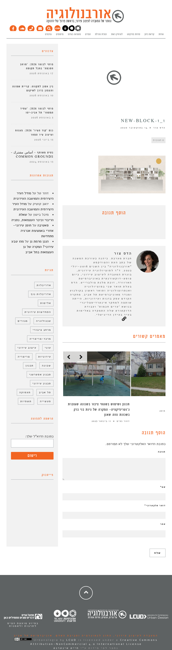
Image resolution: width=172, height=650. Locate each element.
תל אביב (45, 392)
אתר (163, 524)
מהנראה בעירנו (74, 34)
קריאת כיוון (149, 34)
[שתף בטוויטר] (110, 228)
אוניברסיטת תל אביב (33, 635)
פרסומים (60, 34)
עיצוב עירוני (27, 347)
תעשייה (45, 401)
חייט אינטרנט (66, 648)
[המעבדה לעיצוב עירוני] (57, 30)
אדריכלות (44, 285)
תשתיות (26, 401)
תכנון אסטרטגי (40, 374)
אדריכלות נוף (41, 294)
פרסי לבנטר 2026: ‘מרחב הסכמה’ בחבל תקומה (37, 66)
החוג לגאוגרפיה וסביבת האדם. (82, 635)
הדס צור (159, 127)
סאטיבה (43, 225)
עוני (48, 347)
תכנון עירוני (41, 383)
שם (163, 487)
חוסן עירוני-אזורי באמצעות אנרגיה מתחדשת (33, 230)
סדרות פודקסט (133, 34)
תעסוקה (25, 392)
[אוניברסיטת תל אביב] (71, 30)
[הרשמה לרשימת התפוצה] (40, 27)
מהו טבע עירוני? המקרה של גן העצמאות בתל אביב (32, 247)
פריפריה (24, 356)
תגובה (162, 451)
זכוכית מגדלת (101, 34)
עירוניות (44, 356)
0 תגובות (158, 140)
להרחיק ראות (117, 34)
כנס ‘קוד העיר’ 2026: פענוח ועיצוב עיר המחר (34, 132)
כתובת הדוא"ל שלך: (39, 436)
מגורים (23, 321)
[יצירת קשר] (31, 27)
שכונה (46, 365)
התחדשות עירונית (38, 312)
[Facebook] (13, 27)
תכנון (30, 365)
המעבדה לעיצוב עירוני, (135, 635)
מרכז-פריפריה (40, 339)
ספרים (88, 34)
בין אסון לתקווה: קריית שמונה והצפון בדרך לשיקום (33, 88)
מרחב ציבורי (42, 330)
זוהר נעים (123, 421)
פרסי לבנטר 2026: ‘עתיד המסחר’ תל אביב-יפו (37, 111)
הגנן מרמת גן (39, 241)
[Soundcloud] (22, 27)
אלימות (45, 303)
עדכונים (48, 34)
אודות (161, 34)
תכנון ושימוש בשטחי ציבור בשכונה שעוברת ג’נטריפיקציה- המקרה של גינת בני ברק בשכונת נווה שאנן (99, 409)
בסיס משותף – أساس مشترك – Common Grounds (32, 155)
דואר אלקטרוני (155, 505)
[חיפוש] (49, 27)
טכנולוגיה (43, 321)
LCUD (71, 640)
